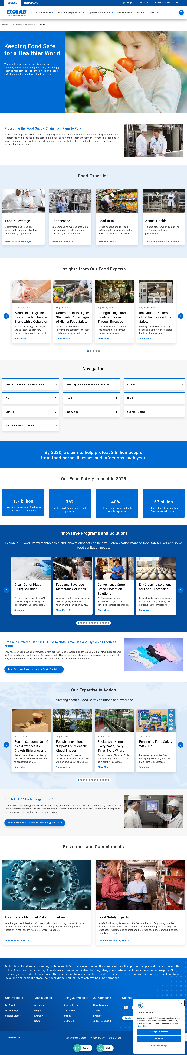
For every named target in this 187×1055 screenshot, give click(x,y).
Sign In (179, 2)
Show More (20, 338)
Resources (72, 411)
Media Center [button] (123, 12)
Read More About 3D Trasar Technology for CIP (34, 822)
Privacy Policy (97, 1038)
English (130, 2)
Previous (6, 316)
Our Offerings (11, 1010)
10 (103, 623)
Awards (38, 1005)
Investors (143, 2)
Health (130, 398)
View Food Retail (107, 241)
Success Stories (136, 411)
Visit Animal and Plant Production (162, 241)
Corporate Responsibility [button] (69, 12)
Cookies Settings (159, 1046)
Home (5, 24)
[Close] (181, 1003)
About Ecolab (99, 1005)
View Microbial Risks (15, 940)
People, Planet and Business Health (25, 384)
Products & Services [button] (41, 12)
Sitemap (68, 1021)
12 (108, 623)
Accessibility (70, 1005)
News (37, 1021)
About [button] (139, 12)
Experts (131, 384)
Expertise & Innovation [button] (99, 12)
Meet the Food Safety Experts (114, 940)
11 (106, 623)
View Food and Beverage (18, 241)
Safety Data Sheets (162, 2)
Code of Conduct (101, 1021)
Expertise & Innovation (24, 24)
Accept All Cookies (159, 1032)
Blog (36, 1010)
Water (8, 398)
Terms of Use (114, 1038)
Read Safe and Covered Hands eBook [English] (33, 669)
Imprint (67, 1015)
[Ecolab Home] (16, 13)
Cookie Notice (143, 1026)
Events (37, 1015)
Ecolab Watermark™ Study (19, 425)
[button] (53, 12)
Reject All (159, 1039)
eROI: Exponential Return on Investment (88, 384)
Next (180, 316)
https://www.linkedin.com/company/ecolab (126, 1007)
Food (69, 398)
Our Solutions (11, 1005)
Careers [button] (152, 12)
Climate (9, 411)
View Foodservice (61, 241)
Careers (96, 1010)
